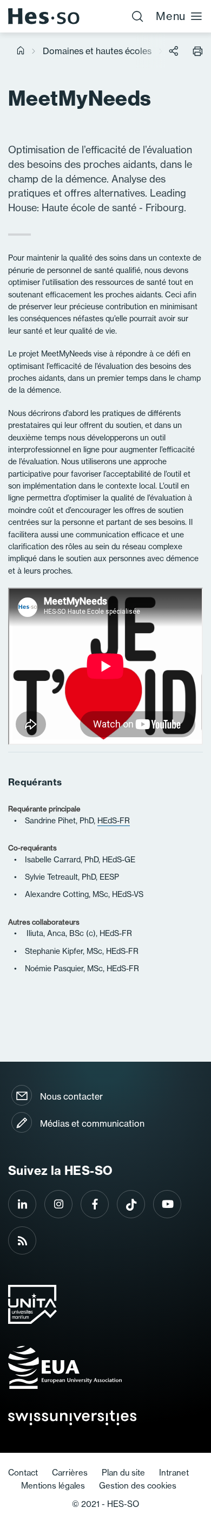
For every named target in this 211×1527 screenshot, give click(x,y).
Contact (23, 1472)
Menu (171, 16)
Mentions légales (53, 1485)
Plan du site (123, 1472)
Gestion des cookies (137, 1485)
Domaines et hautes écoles (97, 51)
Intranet (174, 1472)
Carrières (70, 1472)
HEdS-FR (113, 821)
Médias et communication (92, 1123)
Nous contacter (71, 1096)
